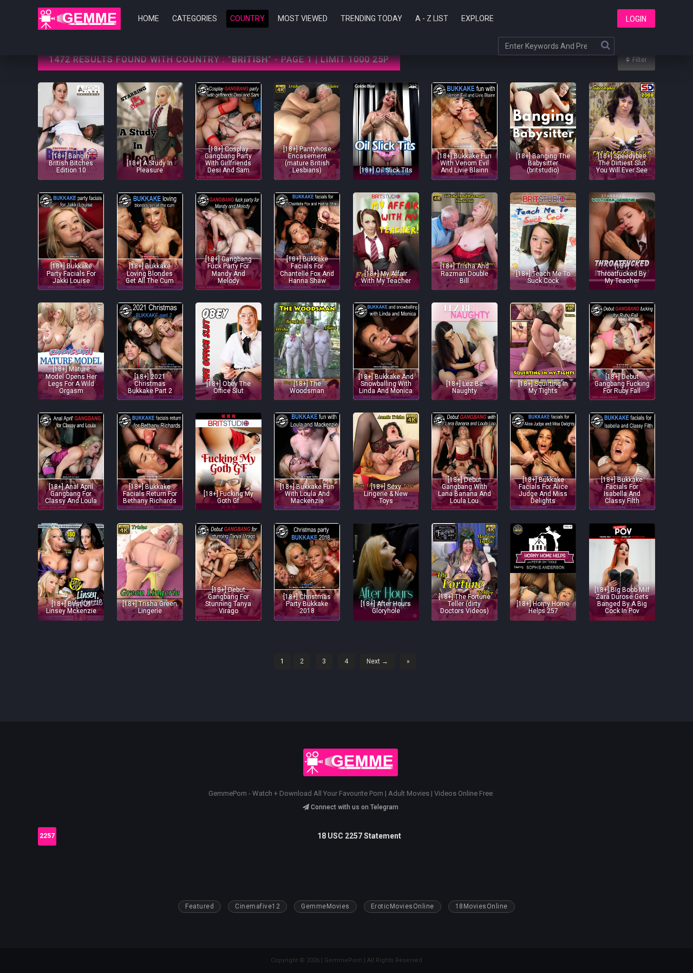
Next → (377, 661)
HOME (148, 18)
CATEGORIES (194, 18)
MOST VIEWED (303, 18)
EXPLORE (477, 18)
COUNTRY (247, 18)
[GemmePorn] (79, 19)
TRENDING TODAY (371, 18)
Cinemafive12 (257, 906)
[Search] (605, 46)
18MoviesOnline (481, 906)
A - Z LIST (431, 18)
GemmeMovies (325, 906)
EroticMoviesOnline (402, 906)
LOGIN (636, 19)
